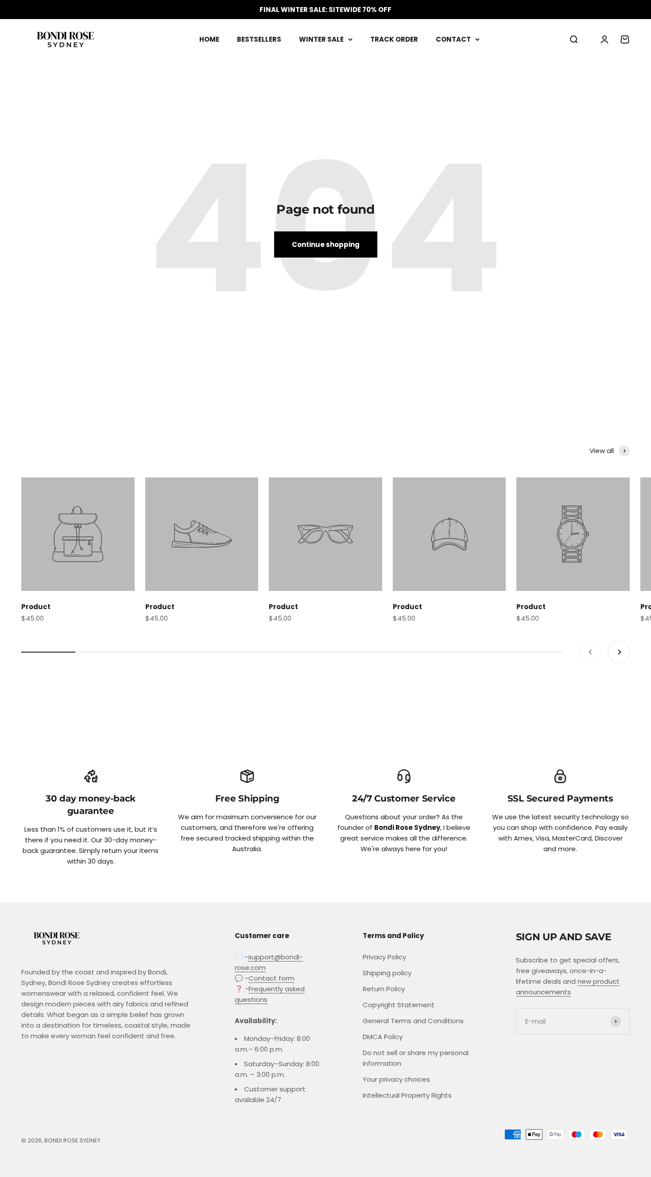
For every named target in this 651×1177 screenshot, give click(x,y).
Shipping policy (387, 973)
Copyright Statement (398, 1004)
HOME (209, 39)
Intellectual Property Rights (407, 1095)
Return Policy (384, 988)
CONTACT (453, 39)
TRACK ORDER (394, 39)
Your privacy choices (396, 1079)
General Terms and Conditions (413, 1020)
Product (35, 606)
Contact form (271, 978)
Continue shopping (326, 244)
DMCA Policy (383, 1036)
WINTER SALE (321, 39)
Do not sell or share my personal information (416, 1058)
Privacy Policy (384, 957)
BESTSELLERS (259, 39)
